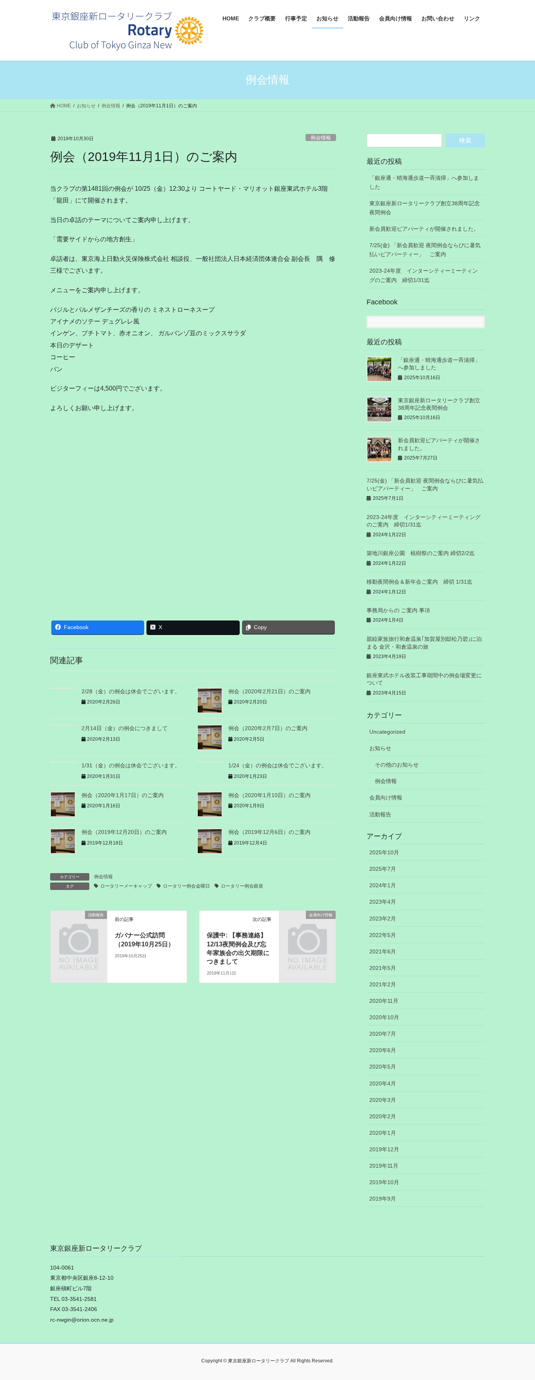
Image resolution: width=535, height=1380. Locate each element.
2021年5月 (382, 968)
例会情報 (321, 138)
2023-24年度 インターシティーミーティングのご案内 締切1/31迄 (423, 275)
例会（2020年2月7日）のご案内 (267, 728)
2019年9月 (382, 1199)
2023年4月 (382, 902)
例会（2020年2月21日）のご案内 (269, 691)
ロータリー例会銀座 (242, 886)
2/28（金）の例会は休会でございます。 (130, 691)
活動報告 (380, 814)
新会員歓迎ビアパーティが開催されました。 (424, 229)
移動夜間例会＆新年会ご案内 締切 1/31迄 (419, 582)
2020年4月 (382, 1083)
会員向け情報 (385, 797)
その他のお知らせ (397, 764)
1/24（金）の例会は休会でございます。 (277, 765)
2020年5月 (382, 1066)
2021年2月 (382, 984)
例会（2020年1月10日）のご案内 (269, 795)
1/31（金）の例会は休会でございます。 (130, 765)
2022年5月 (382, 935)
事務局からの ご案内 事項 (398, 610)
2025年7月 (382, 869)
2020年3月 (382, 1100)
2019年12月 (384, 1149)
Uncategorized (387, 732)
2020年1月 (382, 1133)
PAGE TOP (515, 1331)
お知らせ (380, 748)
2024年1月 (382, 885)
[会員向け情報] (307, 927)
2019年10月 (384, 1182)
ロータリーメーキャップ (126, 886)
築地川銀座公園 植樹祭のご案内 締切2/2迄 (421, 553)
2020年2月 (382, 1116)
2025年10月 (384, 852)
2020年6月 (382, 1050)
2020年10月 (384, 1017)
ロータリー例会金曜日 (186, 886)
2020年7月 (382, 1034)
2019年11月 (383, 1166)
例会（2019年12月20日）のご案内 (124, 832)
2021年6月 (382, 951)
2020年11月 (383, 1001)
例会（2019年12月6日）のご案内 (269, 832)
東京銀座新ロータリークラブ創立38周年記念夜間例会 (424, 207)
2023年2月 (382, 918)
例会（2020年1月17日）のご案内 (122, 795)
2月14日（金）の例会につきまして (124, 728)
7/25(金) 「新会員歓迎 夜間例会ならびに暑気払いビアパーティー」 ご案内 (425, 249)
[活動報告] (79, 927)
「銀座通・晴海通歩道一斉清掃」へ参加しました (424, 182)
